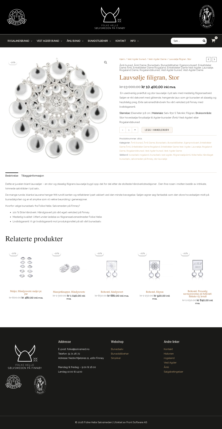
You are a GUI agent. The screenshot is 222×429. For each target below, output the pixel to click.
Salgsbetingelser (173, 371)
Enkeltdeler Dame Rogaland (149, 67)
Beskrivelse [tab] (11, 175)
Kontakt (168, 349)
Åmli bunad (126, 65)
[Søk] (204, 41)
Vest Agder (170, 362)
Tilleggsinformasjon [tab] (32, 175)
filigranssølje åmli (182, 154)
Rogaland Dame (128, 70)
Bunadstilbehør (169, 65)
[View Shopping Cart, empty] (213, 40)
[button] (30, 40)
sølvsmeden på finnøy (142, 159)
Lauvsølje (207, 67)
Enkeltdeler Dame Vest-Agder (184, 67)
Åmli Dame (140, 65)
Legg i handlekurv (157, 130)
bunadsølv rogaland (139, 154)
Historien (169, 353)
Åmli (166, 367)
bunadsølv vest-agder (161, 154)
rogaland (169, 358)
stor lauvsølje (160, 159)
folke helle (197, 154)
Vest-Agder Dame (157, 59)
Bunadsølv (154, 65)
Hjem (122, 59)
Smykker (116, 358)
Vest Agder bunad (136, 59)
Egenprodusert (188, 65)
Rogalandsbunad (150, 70)
